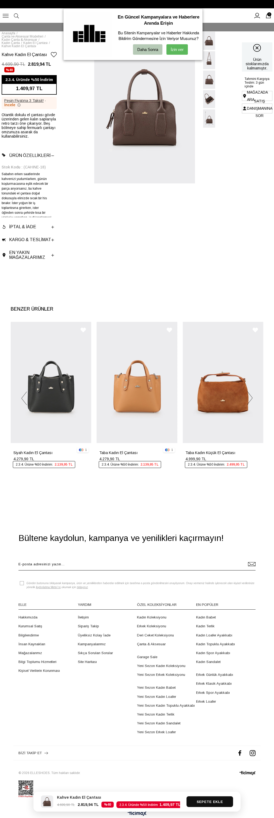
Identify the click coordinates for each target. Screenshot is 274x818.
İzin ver (177, 49)
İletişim (83, 617)
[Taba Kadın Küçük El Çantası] (223, 382)
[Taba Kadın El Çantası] (137, 382)
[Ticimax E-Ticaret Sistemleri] (137, 814)
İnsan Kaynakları (31, 644)
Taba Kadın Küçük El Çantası (210, 453)
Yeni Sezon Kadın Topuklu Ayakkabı (166, 705)
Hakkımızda (27, 617)
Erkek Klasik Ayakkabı (214, 683)
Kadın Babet (206, 617)
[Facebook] (240, 753)
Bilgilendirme (28, 635)
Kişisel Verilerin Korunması (39, 671)
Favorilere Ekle (83, 330)
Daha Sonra (147, 49)
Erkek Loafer (206, 701)
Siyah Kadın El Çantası (32, 453)
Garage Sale (147, 657)
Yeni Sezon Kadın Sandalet (158, 723)
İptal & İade (22, 226)
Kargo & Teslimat (30, 239)
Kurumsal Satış (30, 626)
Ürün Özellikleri (30, 155)
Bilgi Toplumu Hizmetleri (37, 662)
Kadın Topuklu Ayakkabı (215, 644)
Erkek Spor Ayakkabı (213, 693)
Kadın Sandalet (208, 662)
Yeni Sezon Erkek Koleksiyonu (161, 675)
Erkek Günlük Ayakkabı (214, 675)
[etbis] (25, 789)
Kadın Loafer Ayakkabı (214, 635)
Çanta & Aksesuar (151, 644)
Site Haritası (87, 662)
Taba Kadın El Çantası (118, 453)
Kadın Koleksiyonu (151, 617)
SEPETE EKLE (210, 802)
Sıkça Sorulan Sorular (95, 653)
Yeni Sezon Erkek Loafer (156, 732)
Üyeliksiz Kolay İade (94, 635)
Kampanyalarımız (92, 644)
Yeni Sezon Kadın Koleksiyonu (161, 666)
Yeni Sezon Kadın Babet (156, 688)
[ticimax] (247, 773)
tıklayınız (82, 587)
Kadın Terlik (205, 626)
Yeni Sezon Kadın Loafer (156, 697)
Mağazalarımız (30, 653)
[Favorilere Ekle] (54, 56)
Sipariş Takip (88, 626)
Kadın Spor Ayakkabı (213, 653)
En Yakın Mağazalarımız (27, 255)
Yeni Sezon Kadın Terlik (155, 714)
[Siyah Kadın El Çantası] (51, 382)
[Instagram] (253, 753)
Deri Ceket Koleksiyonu (155, 635)
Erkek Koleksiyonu (151, 626)
